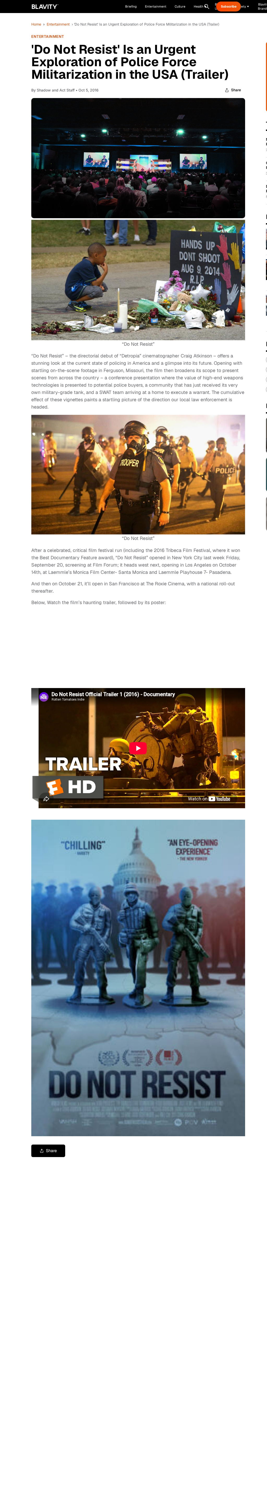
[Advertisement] (70, 646)
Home (36, 24)
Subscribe (228, 6)
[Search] (207, 6)
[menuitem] (200, 6)
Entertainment (58, 24)
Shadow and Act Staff (56, 90)
